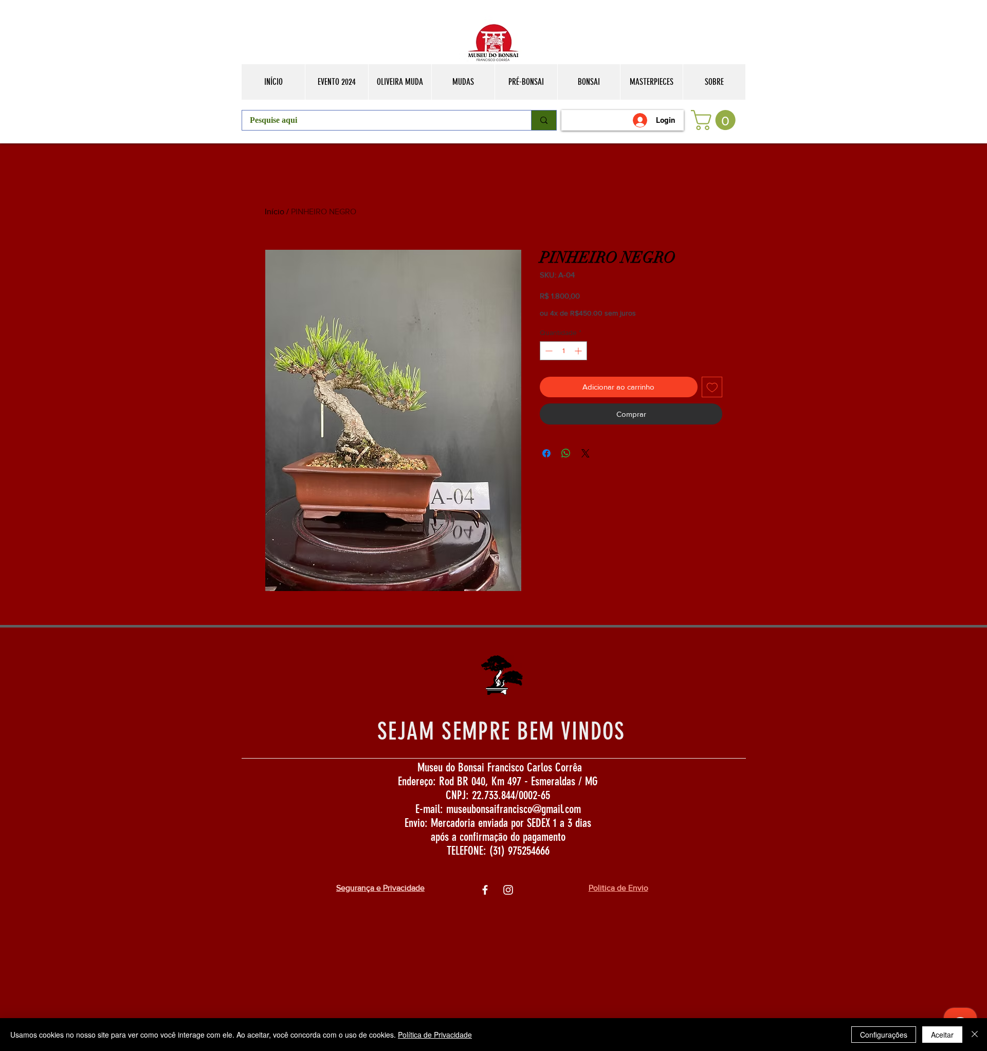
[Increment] (579, 351)
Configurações (883, 1034)
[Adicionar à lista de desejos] (712, 387)
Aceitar (942, 1034)
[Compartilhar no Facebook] (546, 453)
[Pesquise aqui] (543, 120)
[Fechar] (974, 1034)
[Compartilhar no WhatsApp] (566, 453)
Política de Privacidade (435, 1034)
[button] (715, 120)
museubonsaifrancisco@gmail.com (513, 809)
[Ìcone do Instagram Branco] (508, 889)
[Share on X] (585, 453)
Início (274, 211)
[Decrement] (547, 351)
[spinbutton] (563, 351)
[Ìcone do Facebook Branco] (485, 889)
